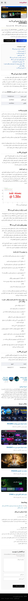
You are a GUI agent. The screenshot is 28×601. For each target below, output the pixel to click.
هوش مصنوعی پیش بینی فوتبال (23, 379)
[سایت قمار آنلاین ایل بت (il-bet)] (14, 484)
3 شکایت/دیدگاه (9, 26)
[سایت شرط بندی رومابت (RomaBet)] (14, 413)
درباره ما (11, 598)
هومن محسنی (24, 427)
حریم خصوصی (16, 598)
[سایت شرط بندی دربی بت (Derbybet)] (14, 437)
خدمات (2, 598)
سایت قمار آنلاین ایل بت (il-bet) (18, 494)
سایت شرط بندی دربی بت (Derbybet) (17, 447)
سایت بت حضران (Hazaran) (19, 471)
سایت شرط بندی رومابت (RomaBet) (17, 424)
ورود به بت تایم (21, 40)
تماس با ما (7, 598)
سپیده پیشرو (24, 26)
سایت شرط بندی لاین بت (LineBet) (5, 379)
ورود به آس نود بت (9, 40)
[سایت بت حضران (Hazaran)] (14, 461)
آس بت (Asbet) (11, 92)
